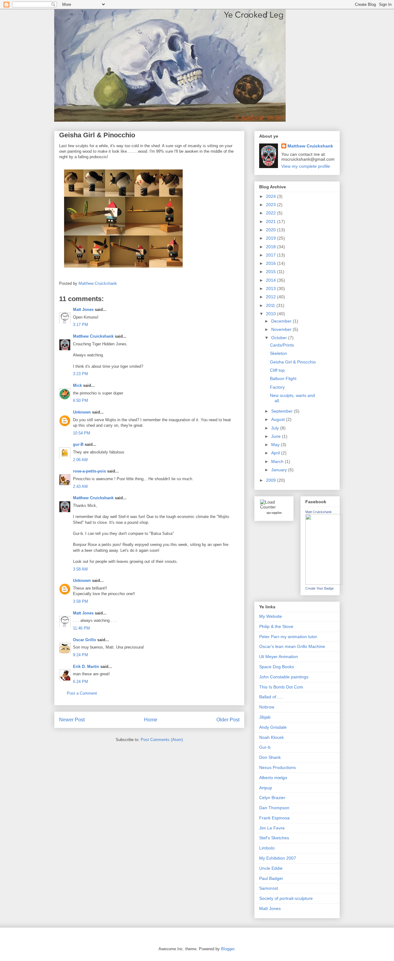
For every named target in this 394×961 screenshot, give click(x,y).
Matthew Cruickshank (93, 336)
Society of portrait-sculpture (286, 898)
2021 (271, 221)
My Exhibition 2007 (277, 858)
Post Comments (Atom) (162, 739)
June (276, 436)
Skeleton (278, 353)
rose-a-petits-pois (89, 471)
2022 (271, 212)
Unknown (82, 412)
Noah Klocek (271, 737)
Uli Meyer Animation (278, 656)
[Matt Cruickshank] (323, 583)
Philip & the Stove (276, 626)
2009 (271, 480)
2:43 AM (80, 486)
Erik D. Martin (86, 666)
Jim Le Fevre (272, 828)
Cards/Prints (282, 345)
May (276, 444)
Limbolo (267, 847)
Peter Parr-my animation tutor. (288, 636)
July (275, 428)
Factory (277, 387)
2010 (271, 313)
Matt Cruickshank (318, 512)
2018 (271, 246)
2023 (271, 204)
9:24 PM (80, 655)
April (276, 452)
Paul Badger (271, 878)
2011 (271, 305)
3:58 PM (80, 601)
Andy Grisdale (273, 727)
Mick (77, 385)
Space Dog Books (276, 666)
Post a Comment (82, 693)
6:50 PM (80, 400)
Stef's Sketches (274, 837)
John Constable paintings (283, 676)
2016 (271, 263)
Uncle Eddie (271, 868)
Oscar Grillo (84, 639)
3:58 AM (80, 569)
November (282, 329)
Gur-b (265, 747)
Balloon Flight (283, 378)
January (279, 469)
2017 (271, 255)
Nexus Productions (277, 767)
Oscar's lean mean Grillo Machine (292, 646)
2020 (271, 229)
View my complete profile (305, 166)
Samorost (268, 888)
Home (150, 719)
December (282, 321)
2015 (271, 271)
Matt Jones (83, 309)
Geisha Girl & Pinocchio (293, 361)
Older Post (227, 719)
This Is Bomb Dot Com (281, 686)
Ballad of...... (271, 696)
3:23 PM (80, 373)
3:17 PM (80, 324)
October (279, 337)
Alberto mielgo (273, 777)
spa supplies (274, 512)
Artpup (265, 787)
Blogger (227, 949)
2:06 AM (80, 459)
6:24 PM (80, 681)
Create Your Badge (319, 588)
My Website (270, 616)
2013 (271, 288)
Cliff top (277, 370)
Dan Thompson (274, 807)
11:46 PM (81, 628)
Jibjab (265, 717)
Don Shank (270, 757)
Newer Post (72, 719)
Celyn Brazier (272, 797)
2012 (271, 296)
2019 (271, 238)
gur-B (78, 444)
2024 (271, 196)
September (282, 411)
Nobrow (266, 706)
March (278, 461)
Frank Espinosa (274, 817)
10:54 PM (81, 433)
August (278, 419)
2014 (271, 280)
